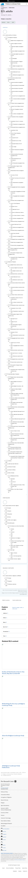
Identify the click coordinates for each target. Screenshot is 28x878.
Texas (4, 636)
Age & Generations (5, 805)
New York (5, 626)
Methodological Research (6, 823)
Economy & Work (4, 812)
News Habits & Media (5, 820)
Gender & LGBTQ (4, 808)
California (5, 613)
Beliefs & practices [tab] (6, 600)
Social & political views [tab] (17, 600)
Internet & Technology (6, 818)
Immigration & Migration (6, 797)
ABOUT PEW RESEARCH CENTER (7, 853)
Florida (4, 617)
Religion (2, 802)
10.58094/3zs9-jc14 (7, 775)
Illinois (4, 622)
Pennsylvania (5, 631)
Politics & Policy (4, 791)
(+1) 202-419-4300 (4, 787)
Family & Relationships (6, 809)
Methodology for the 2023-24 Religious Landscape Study (13, 704)
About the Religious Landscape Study (13, 735)
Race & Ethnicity (4, 800)
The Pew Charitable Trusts (19, 859)
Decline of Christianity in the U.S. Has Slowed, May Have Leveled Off (13, 672)
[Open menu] (26, 4)
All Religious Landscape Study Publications (11, 766)
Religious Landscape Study (12, 4)
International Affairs (5, 794)
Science (2, 815)
